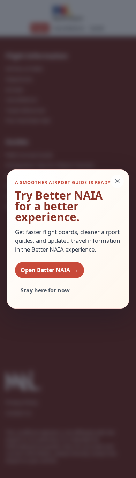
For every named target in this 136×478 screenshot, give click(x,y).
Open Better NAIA (49, 270)
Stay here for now (45, 290)
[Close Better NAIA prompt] (117, 181)
